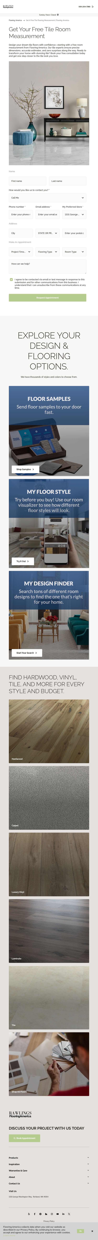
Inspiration (14, 1164)
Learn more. (9, 1235)
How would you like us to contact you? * (29, 190)
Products (13, 1158)
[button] (47, 197)
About (12, 1177)
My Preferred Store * (72, 207)
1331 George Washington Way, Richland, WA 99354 (28, 1197)
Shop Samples (23, 469)
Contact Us (14, 1183)
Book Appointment (25, 1138)
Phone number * (17, 207)
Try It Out (21, 561)
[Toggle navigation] (92, 6)
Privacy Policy (49, 1221)
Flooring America (15, 20)
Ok (80, 1231)
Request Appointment (47, 297)
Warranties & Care (18, 1170)
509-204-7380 (84, 7)
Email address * (43, 207)
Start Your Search (25, 653)
